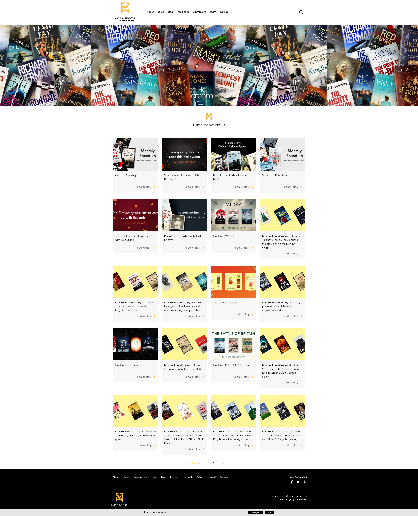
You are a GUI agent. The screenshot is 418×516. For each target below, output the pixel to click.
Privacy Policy (277, 496)
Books (161, 12)
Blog (170, 12)
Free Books (183, 12)
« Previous (195, 463)
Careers (224, 477)
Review (173, 477)
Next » (225, 463)
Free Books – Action (192, 477)
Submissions (199, 12)
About (150, 12)
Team (213, 12)
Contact (224, 12)
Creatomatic (301, 499)
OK (269, 513)
